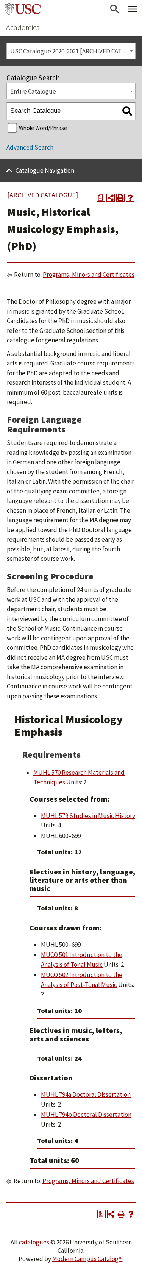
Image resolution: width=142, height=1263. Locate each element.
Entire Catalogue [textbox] (33, 91)
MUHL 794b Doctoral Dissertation (86, 1114)
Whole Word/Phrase (43, 127)
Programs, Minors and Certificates (88, 274)
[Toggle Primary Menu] (133, 9)
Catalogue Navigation (45, 170)
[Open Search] (115, 9)
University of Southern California (23, 9)
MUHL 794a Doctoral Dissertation (86, 1094)
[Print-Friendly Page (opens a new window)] (120, 198)
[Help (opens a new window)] (130, 198)
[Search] (127, 111)
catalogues (34, 1242)
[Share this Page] (110, 198)
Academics (22, 27)
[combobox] (71, 51)
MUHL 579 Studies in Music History (88, 816)
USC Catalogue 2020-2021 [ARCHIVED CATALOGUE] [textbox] (72, 51)
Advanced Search (29, 147)
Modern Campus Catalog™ (87, 1259)
